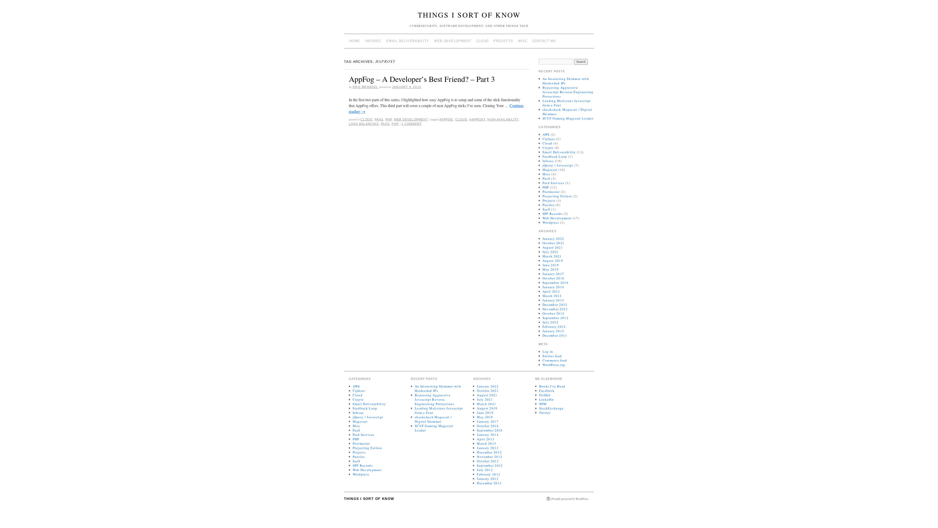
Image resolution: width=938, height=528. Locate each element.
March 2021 (552, 256)
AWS (546, 134)
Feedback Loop (555, 156)
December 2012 (555, 304)
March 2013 (552, 296)
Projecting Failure (557, 196)
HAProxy (477, 119)
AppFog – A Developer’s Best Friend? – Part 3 (422, 79)
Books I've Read (552, 386)
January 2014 (553, 287)
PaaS (379, 119)
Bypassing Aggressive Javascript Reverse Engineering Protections (568, 92)
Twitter (545, 412)
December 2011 (555, 335)
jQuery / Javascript (558, 165)
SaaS (546, 209)
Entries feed (552, 356)
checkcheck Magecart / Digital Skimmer (433, 419)
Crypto (548, 147)
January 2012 (553, 331)
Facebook (546, 390)
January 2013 (553, 300)
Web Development (452, 41)
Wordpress (551, 222)
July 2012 (551, 322)
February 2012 (554, 326)
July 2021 (551, 252)
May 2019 (551, 269)
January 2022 (553, 238)
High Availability (502, 119)
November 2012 (555, 309)
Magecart (550, 169)
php (395, 124)
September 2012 (555, 318)
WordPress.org (554, 365)
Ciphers (549, 139)
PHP (388, 119)
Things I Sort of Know (469, 15)
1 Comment (411, 124)
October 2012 (554, 313)
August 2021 (553, 247)
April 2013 (551, 291)
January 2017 (553, 274)
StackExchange (551, 408)
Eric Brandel (365, 87)
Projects (503, 41)
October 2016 (554, 278)
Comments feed (555, 360)
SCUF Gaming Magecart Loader (568, 118)
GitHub (545, 395)
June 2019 (551, 265)
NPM (543, 404)
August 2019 (553, 260)
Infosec (373, 41)
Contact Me (544, 41)
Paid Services (553, 183)
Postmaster (551, 191)
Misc (522, 41)
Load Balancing (364, 124)
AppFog (446, 119)
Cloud (482, 41)
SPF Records (553, 213)
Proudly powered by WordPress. (570, 499)
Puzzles (549, 205)
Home (354, 41)
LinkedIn (546, 399)
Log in (548, 351)
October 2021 (554, 243)
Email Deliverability (407, 41)
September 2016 (555, 282)
